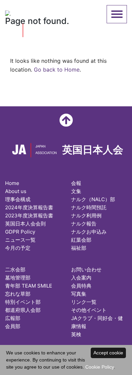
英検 (76, 334)
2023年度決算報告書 (29, 215)
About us (15, 191)
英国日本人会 (39, 12)
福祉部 (78, 248)
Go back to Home (57, 69)
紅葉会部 (81, 240)
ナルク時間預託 (89, 207)
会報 (76, 183)
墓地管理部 (17, 277)
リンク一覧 (83, 302)
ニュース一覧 (20, 240)
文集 (76, 191)
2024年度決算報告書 (29, 207)
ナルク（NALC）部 (93, 199)
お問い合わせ (86, 269)
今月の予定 (17, 248)
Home (12, 183)
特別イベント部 (23, 302)
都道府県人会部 (23, 310)
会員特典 (81, 286)
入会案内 (81, 277)
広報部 (12, 318)
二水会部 (15, 269)
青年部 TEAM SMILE (28, 286)
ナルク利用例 (86, 215)
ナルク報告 (83, 223)
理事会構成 (17, 199)
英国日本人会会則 (25, 223)
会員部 (12, 326)
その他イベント (89, 310)
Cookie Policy (99, 367)
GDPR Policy (20, 232)
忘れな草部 (17, 294)
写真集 (78, 294)
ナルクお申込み (89, 232)
